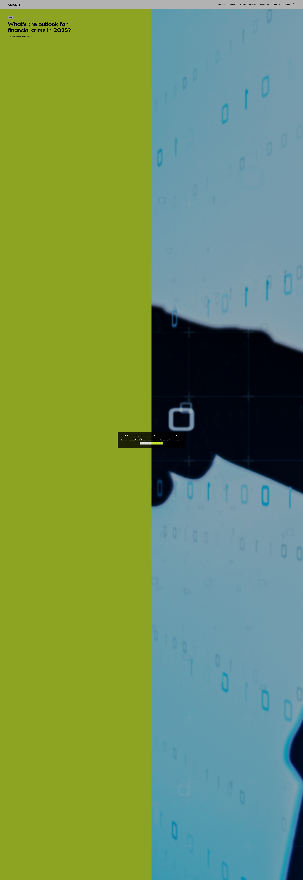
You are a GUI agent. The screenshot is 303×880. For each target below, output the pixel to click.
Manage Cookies (145, 443)
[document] (151, 440)
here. (181, 440)
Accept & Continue (157, 443)
